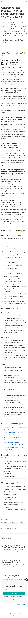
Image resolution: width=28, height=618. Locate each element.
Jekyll (19, 615)
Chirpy (12, 615)
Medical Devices (7, 522)
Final (11, 519)
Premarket (22, 522)
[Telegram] (10, 529)
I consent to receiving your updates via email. (13, 596)
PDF (9, 492)
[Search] (26, 1)
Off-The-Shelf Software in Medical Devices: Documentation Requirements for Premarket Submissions (15, 440)
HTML (5, 492)
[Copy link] (15, 529)
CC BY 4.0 (15, 532)
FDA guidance (6, 519)
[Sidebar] (2, 1)
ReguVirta (5, 48)
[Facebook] (8, 529)
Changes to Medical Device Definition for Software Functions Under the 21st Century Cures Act (15, 447)
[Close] (26, 579)
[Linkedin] (13, 529)
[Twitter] (6, 529)
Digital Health (15, 522)
